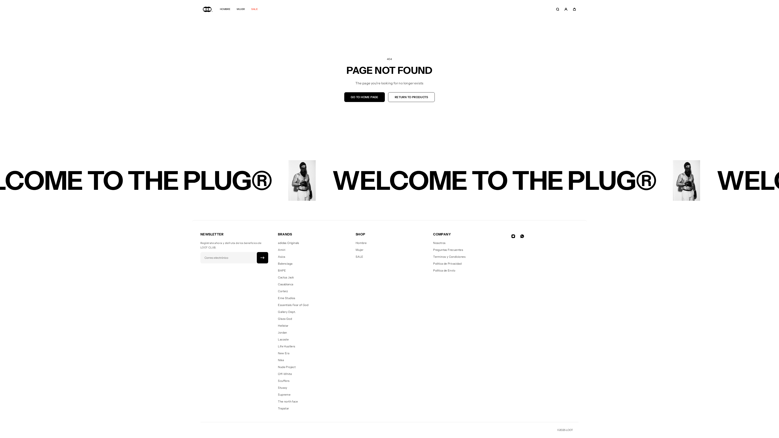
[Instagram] (513, 236)
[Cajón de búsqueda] (557, 9)
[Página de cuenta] (566, 9)
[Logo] (208, 9)
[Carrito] (574, 9)
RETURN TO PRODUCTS (411, 97)
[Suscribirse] (262, 257)
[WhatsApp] (522, 236)
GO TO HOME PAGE (364, 97)
